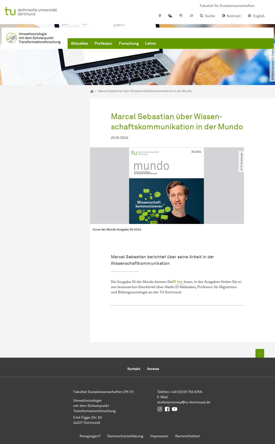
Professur (103, 43)
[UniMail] (191, 16)
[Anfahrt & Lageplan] (159, 16)
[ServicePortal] (181, 16)
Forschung (129, 43)
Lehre (150, 43)
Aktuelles (79, 43)
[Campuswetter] (170, 16)
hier (180, 282)
